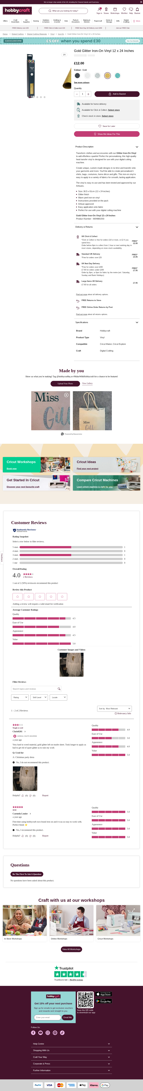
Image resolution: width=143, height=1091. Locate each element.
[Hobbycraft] (17, 11)
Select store (114, 110)
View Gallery (87, 383)
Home (5, 34)
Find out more (81, 294)
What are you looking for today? (65, 11)
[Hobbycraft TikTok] (62, 1033)
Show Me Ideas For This (109, 134)
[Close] (141, 2)
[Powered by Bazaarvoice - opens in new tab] (71, 434)
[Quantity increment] (88, 94)
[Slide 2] (34, 97)
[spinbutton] (82, 94)
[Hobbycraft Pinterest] (55, 1033)
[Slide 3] (37, 97)
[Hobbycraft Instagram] (48, 1033)
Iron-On (61, 34)
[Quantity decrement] (77, 94)
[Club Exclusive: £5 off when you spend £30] (71, 41)
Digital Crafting (18, 34)
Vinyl (52, 34)
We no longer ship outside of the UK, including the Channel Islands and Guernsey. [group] (71, 2)
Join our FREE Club (122, 28)
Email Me (68, 1017)
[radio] (77, 75)
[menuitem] (5, 21)
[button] (30, 76)
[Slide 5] (44, 97)
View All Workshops (71, 949)
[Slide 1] (30, 97)
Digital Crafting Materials (37, 34)
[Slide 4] (41, 97)
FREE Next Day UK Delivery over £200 (88, 28)
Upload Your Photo (65, 384)
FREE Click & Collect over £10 (54, 28)
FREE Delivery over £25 (20, 28)
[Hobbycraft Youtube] (40, 1033)
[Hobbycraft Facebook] (33, 1033)
